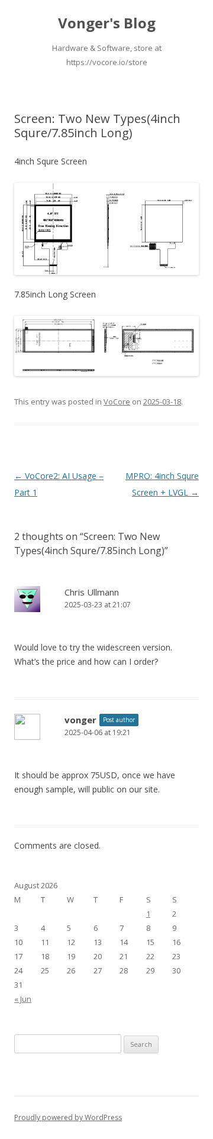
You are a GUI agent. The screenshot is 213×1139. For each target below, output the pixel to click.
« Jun (22, 999)
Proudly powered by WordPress (68, 1117)
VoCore (117, 401)
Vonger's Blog (107, 23)
